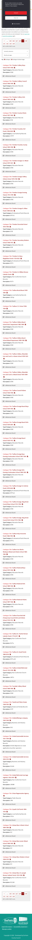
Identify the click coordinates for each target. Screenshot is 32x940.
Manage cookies (6, 929)
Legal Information (7, 927)
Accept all (16, 12)
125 (10, 41)
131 (4, 43)
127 (17, 41)
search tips (26, 34)
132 (7, 43)
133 (10, 43)
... (7, 41)
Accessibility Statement (20, 927)
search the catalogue (7, 36)
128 (20, 41)
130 (26, 41)
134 (13, 43)
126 (13, 41)
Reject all (16, 17)
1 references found (9, 76)
